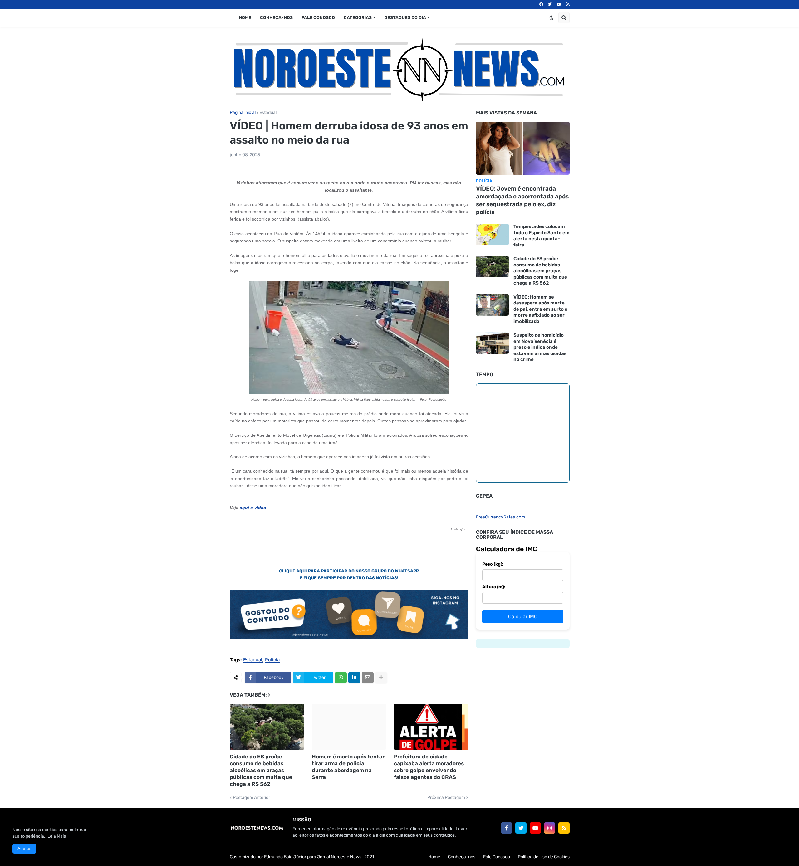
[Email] (368, 677)
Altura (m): (493, 587)
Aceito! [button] (24, 848)
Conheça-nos (461, 856)
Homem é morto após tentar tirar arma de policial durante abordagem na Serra (348, 766)
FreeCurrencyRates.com (500, 517)
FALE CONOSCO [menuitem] (318, 17)
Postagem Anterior (251, 797)
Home (434, 856)
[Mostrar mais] (381, 677)
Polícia (272, 660)
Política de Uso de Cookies (544, 856)
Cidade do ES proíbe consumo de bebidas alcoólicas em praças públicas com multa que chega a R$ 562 (261, 770)
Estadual (268, 112)
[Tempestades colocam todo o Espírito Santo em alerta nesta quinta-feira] (492, 234)
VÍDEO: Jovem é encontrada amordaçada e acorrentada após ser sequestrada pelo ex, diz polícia (522, 200)
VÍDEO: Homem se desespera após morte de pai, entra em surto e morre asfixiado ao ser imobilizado (540, 309)
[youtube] (559, 4)
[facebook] (541, 4)
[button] (551, 17)
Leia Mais (56, 836)
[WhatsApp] (341, 677)
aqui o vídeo (253, 507)
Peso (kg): (492, 564)
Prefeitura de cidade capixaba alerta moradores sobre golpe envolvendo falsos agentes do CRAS (429, 766)
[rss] (568, 4)
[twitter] (550, 4)
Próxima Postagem (446, 797)
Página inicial (243, 112)
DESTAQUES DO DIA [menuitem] (405, 17)
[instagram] (549, 828)
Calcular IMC (522, 617)
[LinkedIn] (354, 677)
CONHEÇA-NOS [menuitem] (276, 17)
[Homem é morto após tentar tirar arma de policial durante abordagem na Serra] (349, 727)
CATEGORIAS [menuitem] (358, 17)
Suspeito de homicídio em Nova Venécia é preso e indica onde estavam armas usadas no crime (539, 347)
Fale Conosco (496, 856)
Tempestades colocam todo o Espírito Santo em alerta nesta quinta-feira (541, 236)
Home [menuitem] (245, 17)
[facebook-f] (506, 828)
